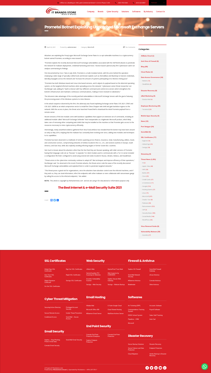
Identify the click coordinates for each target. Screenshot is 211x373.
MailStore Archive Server (116, 313)
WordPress (146, 220)
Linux (144, 193)
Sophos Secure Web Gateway (114, 279)
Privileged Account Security (72, 308)
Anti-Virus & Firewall (148, 61)
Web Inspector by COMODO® (113, 274)
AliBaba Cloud (146, 56)
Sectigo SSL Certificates (74, 280)
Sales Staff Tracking (156, 315)
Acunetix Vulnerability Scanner (93, 279)
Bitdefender (131, 284)
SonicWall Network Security (134, 275)
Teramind (145, 109)
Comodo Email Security (52, 345)
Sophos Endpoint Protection (91, 341)
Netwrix (144, 81)
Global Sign (146, 144)
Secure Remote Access (52, 313)
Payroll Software (154, 309)
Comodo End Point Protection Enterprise (93, 335)
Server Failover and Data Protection (136, 349)
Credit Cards (146, 180)
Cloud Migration (133, 354)
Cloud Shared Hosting (115, 309)
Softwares (136, 11)
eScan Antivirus (154, 275)
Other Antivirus (154, 284)
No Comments (130, 47)
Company (91, 11)
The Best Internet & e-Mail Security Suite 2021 (90, 187)
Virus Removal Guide (149, 226)
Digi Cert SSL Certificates (74, 269)
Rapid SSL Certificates (73, 275)
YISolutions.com (57, 368)
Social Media (146, 216)
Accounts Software (155, 305)
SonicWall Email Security (74, 340)
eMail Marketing (147, 96)
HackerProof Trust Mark (115, 269)
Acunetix (145, 235)
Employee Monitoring (149, 106)
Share (46, 200)
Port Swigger (146, 126)
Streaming (145, 154)
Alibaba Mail (90, 305)
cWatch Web (90, 269)
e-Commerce (146, 183)
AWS (143, 169)
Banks (144, 173)
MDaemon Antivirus (134, 280)
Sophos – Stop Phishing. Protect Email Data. (52, 340)
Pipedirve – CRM (133, 319)
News (143, 121)
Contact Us (160, 11)
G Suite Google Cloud (115, 305)
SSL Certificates (147, 137)
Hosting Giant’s (147, 190)
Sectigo (144, 147)
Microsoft (131, 323)
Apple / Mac (146, 166)
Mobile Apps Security (149, 116)
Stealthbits (145, 84)
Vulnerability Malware (149, 232)
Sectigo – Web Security (93, 284)
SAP (143, 210)
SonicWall (144, 132)
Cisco (144, 176)
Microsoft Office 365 (92, 309)
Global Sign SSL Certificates (50, 270)
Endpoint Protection (155, 348)
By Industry (148, 11)
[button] (204, 366)
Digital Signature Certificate (50, 281)
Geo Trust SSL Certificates (49, 275)
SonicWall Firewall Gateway (155, 270)
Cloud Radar (145, 72)
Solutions (125, 11)
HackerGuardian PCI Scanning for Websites (93, 274)
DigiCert (144, 141)
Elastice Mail (146, 99)
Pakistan (145, 203)
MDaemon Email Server (93, 313)
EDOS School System (135, 315)
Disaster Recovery (148, 90)
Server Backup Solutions (136, 344)
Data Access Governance (150, 77)
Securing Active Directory (53, 307)
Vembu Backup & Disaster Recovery (157, 354)
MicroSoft (145, 196)
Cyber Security (112, 11)
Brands (100, 11)
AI (143, 163)
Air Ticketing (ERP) (134, 305)
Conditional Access (51, 317)
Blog (143, 66)
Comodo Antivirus (155, 280)
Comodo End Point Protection (114, 335)
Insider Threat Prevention (74, 313)
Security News (147, 213)
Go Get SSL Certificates (52, 286)
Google (144, 186)
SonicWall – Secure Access (72, 318)
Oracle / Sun (146, 200)
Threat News (145, 159)
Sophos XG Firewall (134, 269)
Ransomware (146, 206)
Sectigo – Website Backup (116, 284)
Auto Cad (152, 319)
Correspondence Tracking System (136, 310)
